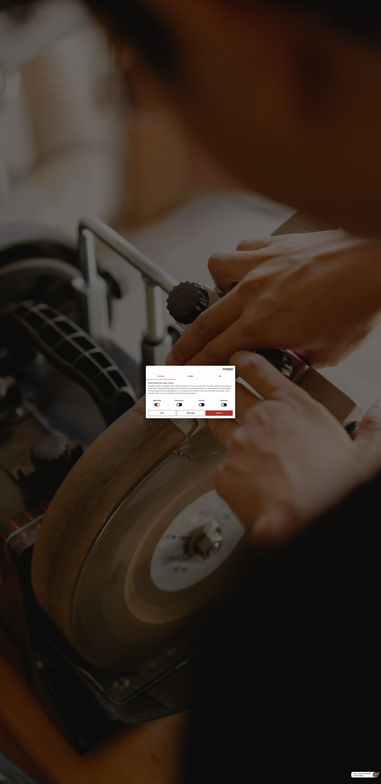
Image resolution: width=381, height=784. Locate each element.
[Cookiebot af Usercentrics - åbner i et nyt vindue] (224, 369)
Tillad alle (219, 413)
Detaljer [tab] (190, 376)
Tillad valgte (190, 413)
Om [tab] (220, 376)
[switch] (179, 404)
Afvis (162, 413)
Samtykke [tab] (160, 376)
